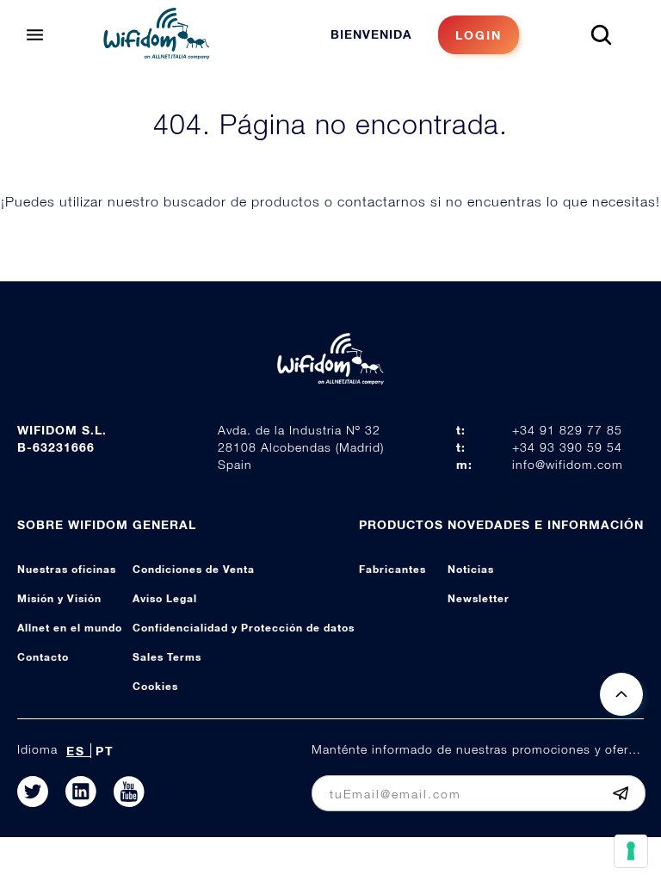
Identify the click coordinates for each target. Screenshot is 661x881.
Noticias (471, 569)
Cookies (155, 686)
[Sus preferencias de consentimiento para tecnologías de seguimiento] (631, 851)
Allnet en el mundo (69, 627)
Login (478, 35)
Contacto (43, 656)
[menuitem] (424, 34)
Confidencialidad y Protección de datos (244, 627)
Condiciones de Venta (194, 569)
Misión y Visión (59, 598)
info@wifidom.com (567, 464)
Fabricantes (392, 569)
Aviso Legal (165, 598)
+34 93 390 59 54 (567, 447)
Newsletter (479, 598)
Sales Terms (167, 656)
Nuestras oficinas (66, 569)
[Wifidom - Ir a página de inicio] (156, 54)
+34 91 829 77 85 (567, 429)
